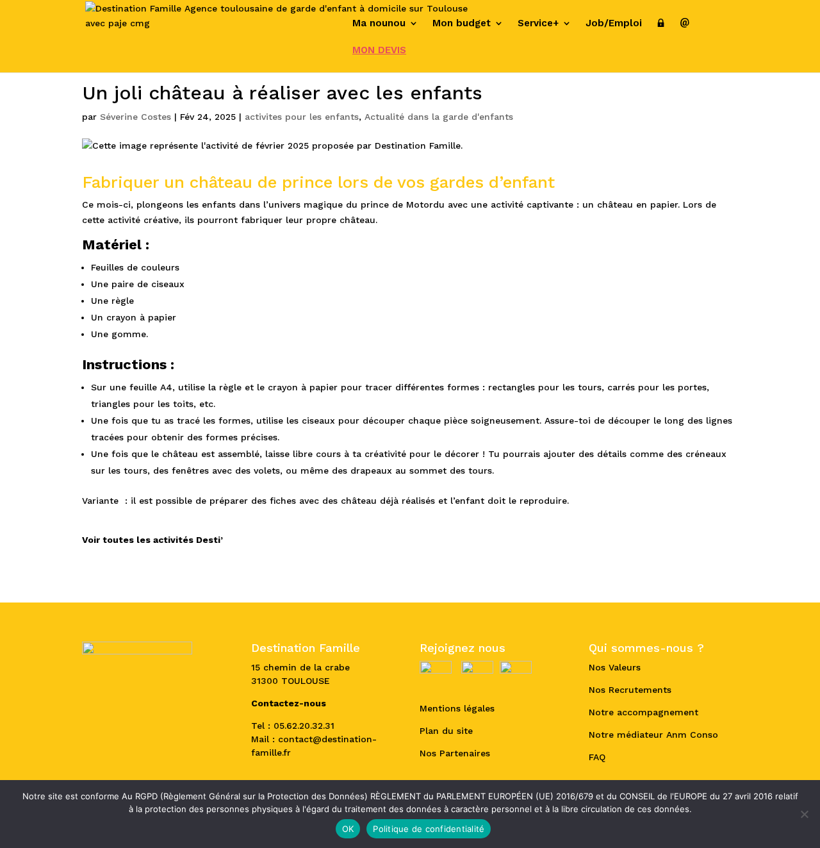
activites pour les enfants (302, 117)
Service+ (538, 24)
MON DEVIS (379, 51)
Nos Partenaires (455, 753)
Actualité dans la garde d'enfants (439, 117)
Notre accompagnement (643, 712)
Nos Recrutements (630, 690)
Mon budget (461, 24)
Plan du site (446, 731)
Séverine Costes (135, 117)
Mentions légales (457, 708)
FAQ (597, 757)
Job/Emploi (614, 24)
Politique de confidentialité (428, 829)
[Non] (804, 814)
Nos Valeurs (615, 667)
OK (348, 829)
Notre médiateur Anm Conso (653, 734)
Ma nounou (379, 24)
